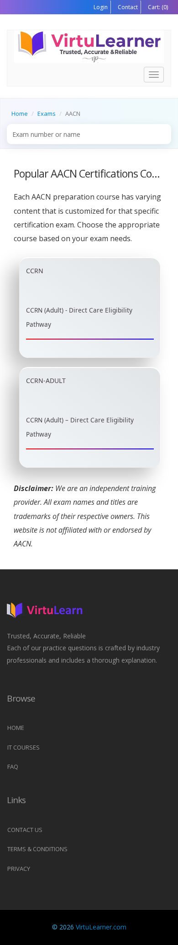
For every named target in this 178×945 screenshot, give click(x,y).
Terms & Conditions (37, 849)
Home (19, 113)
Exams (46, 113)
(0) (157, 7)
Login (101, 7)
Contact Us (24, 830)
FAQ (12, 766)
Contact (127, 7)
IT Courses (23, 747)
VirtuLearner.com (101, 927)
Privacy (18, 868)
